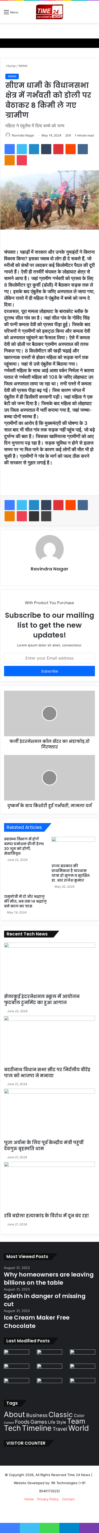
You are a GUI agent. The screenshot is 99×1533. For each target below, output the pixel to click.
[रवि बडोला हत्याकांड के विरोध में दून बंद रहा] (49, 1187)
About (14, 1414)
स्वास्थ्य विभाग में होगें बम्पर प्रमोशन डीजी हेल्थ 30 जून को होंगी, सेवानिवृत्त (24, 846)
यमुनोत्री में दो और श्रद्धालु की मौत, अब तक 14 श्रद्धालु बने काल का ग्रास (25, 901)
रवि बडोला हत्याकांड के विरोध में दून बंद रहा (46, 1216)
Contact (68, 1499)
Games (38, 1422)
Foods (22, 1422)
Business (36, 1415)
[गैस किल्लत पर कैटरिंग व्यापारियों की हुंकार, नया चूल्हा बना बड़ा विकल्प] (49, 1371)
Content (9, 1422)
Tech (12, 1428)
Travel (60, 1429)
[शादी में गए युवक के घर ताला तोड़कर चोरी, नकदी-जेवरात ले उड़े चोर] (49, 1356)
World (78, 1428)
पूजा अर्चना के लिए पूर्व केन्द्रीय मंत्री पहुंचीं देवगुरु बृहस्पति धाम (44, 1146)
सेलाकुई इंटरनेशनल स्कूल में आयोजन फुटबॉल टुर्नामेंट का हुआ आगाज (41, 999)
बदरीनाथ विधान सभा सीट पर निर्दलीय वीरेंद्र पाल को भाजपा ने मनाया (47, 1073)
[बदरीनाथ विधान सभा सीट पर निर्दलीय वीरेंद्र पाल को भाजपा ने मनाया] (49, 1041)
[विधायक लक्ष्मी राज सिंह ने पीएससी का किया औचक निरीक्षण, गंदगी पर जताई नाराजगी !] (82, 1356)
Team (76, 1421)
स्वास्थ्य (23, 66)
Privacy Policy (48, 1499)
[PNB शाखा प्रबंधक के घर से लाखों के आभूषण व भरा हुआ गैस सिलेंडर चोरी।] (82, 1385)
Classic (60, 1414)
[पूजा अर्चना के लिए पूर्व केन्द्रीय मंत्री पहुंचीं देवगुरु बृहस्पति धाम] (49, 1114)
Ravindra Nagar (23, 135)
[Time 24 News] (49, 11)
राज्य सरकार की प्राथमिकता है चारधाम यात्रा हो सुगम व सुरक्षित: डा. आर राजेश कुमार (71, 873)
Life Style (57, 1422)
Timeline (37, 1428)
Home (10, 66)
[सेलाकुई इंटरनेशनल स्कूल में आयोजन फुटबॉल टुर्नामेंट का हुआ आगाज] (49, 968)
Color (79, 1415)
